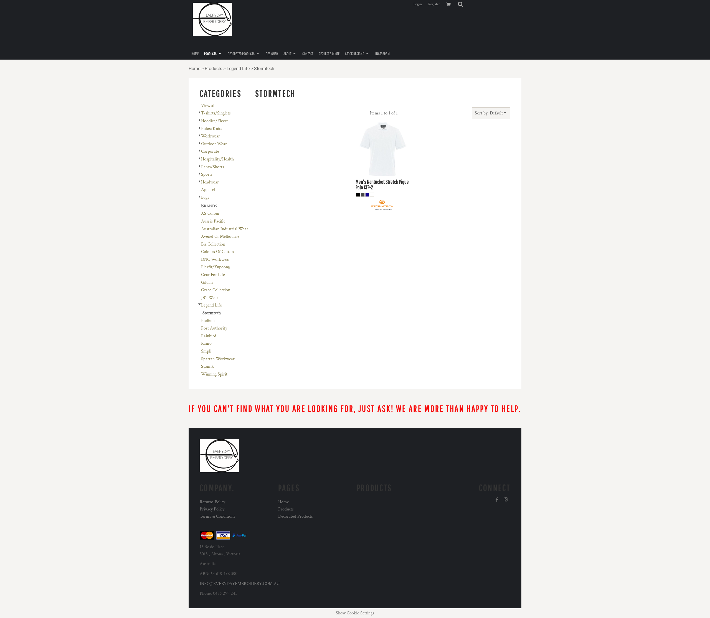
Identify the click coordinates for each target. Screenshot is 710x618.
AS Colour (210, 213)
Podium (208, 321)
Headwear (210, 182)
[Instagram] (506, 500)
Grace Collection (215, 290)
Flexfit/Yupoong (215, 267)
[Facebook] (497, 500)
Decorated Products (295, 516)
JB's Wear (209, 298)
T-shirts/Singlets (216, 113)
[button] (460, 4)
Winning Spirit (214, 374)
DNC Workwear (215, 259)
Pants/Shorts (212, 167)
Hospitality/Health (217, 159)
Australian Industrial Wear (224, 229)
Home (194, 68)
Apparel (208, 190)
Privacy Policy (212, 509)
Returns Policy (212, 502)
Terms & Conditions (217, 516)
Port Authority (214, 328)
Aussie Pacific (213, 221)
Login (418, 4)
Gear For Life (213, 275)
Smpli (206, 351)
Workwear (210, 136)
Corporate (210, 151)
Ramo (206, 343)
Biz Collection (213, 244)
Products (213, 68)
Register (434, 4)
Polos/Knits (211, 129)
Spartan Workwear (218, 359)
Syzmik (207, 366)
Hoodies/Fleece (215, 121)
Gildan (207, 282)
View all (208, 106)
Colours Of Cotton (217, 252)
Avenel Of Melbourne (220, 236)
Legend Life (238, 68)
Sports (206, 174)
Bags (205, 197)
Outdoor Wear (214, 144)
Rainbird (208, 336)
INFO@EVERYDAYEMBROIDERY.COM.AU (240, 584)
